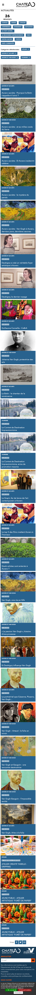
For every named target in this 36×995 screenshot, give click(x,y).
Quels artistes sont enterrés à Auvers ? (15, 567)
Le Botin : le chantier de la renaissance (13, 395)
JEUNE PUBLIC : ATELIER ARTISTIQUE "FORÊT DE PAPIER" (16, 899)
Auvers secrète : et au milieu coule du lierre (17, 128)
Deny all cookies (25, 990)
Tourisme (24, 57)
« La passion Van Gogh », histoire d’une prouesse (16, 632)
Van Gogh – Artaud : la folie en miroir (15, 732)
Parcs (29, 35)
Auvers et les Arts (8, 53)
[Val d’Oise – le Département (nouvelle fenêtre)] (29, 951)
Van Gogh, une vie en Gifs (13, 600)
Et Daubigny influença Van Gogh (16, 665)
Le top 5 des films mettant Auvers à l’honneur (17, 533)
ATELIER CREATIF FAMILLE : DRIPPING (14, 865)
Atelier (24, 49)
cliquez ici (20, 988)
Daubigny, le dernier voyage (14, 297)
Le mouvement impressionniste (12, 35)
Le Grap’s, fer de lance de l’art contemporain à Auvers (15, 499)
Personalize (18, 992)
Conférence (6, 27)
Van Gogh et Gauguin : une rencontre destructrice (14, 766)
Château (5, 23)
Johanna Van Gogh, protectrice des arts (17, 360)
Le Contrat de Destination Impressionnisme (13, 428)
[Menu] (3, 4)
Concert (23, 23)
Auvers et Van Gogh (9, 57)
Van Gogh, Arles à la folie (13, 832)
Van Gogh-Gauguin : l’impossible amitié (16, 800)
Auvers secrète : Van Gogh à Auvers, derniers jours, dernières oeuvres (18, 230)
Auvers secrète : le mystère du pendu (15, 196)
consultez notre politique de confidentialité (16, 976)
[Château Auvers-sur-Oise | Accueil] (25, 4)
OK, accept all (11, 990)
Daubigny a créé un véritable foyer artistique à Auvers (17, 264)
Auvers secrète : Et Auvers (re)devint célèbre (18, 162)
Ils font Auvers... (7, 31)
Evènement (18, 27)
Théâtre (18, 39)
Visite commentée (8, 43)
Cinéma (13, 23)
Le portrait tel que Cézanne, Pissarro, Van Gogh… (18, 698)
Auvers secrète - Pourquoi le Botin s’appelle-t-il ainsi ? (17, 94)
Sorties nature (7, 39)
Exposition (29, 27)
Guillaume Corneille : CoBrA (14, 328)
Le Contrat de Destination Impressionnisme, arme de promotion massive (13, 464)
